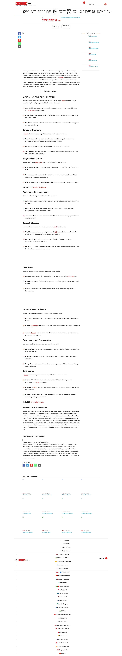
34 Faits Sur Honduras (93, 48)
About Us (66, 540)
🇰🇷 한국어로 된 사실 (62, 621)
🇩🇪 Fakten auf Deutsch (62, 575)
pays (63, 100)
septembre (70, 276)
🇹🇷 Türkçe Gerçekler (62, 650)
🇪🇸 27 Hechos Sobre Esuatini (62, 561)
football (33, 333)
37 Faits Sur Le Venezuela (67, 513)
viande (37, 382)
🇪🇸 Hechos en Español (62, 579)
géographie (38, 162)
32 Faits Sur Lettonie (93, 66)
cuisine (26, 375)
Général (75, 11)
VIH (56, 232)
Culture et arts (48, 11)
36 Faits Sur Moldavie (86, 494)
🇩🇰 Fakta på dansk (62, 589)
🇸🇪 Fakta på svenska (62, 593)
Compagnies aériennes (26, 11)
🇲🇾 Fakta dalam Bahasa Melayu (62, 625)
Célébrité (33, 11)
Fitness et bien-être (69, 11)
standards (71, 449)
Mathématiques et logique (101, 11)
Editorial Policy (66, 543)
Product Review (66, 551)
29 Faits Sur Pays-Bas (67, 532)
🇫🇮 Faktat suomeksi (62, 600)
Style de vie (93, 11)
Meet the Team (66, 547)
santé (55, 227)
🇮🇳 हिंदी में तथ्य (62, 611)
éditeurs (40, 451)
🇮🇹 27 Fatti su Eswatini (62, 568)
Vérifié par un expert (65, 17)
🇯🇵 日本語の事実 (62, 618)
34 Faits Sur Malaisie (86, 532)
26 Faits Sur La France (27, 532)
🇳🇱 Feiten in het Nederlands (62, 628)
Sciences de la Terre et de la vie (55, 11)
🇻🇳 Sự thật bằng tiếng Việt (62, 646)
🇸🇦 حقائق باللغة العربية (62, 604)
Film (108, 11)
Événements (62, 11)
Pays (55, 26)
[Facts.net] (24, 3)
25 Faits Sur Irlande (27, 494)
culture (26, 134)
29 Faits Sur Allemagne (94, 42)
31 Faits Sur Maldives (47, 494)
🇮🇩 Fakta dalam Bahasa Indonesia (62, 614)
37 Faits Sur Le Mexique (86, 513)
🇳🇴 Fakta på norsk (62, 597)
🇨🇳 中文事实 (62, 653)
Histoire (81, 11)
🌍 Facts (62, 572)
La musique (34, 325)
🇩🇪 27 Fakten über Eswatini (62, 558)
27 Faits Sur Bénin (46, 532)
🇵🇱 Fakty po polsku (62, 632)
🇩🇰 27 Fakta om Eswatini (62, 554)
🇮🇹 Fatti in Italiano (62, 582)
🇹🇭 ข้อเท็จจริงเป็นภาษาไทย (62, 643)
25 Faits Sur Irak (92, 54)
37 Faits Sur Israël (93, 60)
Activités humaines (88, 11)
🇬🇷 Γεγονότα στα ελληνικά (62, 607)
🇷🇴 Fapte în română (62, 635)
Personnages (41, 11)
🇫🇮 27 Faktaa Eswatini (62, 565)
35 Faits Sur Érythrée (66, 494)
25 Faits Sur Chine (27, 513)
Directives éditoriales (75, 17)
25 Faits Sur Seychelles (47, 513)
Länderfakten (65, 25)
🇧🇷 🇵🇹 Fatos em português (62, 586)
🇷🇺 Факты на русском (62, 639)
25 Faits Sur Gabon (93, 36)
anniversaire (31, 110)
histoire (61, 77)
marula (35, 387)
